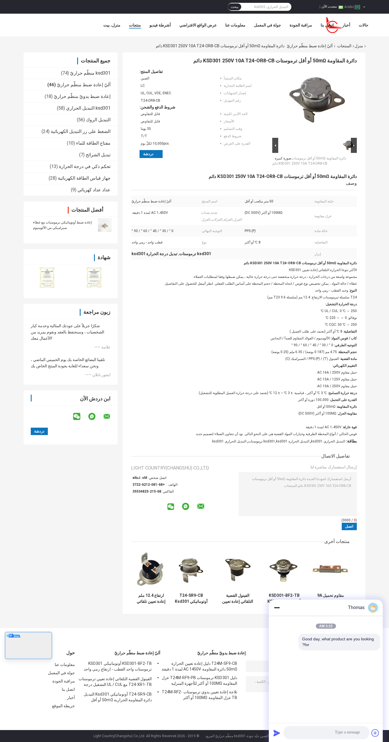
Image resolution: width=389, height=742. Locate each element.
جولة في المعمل (267, 25)
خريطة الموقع (63, 706)
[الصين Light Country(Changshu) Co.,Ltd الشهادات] (47, 277)
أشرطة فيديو (160, 25)
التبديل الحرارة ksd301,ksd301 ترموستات (278, 441)
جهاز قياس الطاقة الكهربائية (84, 178)
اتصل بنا (327, 25)
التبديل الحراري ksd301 (328, 441)
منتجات (135, 25)
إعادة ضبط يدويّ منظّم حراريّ (82, 96)
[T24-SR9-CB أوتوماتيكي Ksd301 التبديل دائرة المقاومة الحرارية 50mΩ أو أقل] (191, 570)
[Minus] (276, 607)
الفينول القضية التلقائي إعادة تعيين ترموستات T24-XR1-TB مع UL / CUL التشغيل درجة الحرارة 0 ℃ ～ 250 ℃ (238, 598)
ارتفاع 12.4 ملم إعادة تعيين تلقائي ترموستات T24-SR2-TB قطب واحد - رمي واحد (151, 598)
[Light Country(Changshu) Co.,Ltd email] (110, 416)
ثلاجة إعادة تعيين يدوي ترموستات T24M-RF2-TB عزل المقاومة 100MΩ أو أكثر (199, 695)
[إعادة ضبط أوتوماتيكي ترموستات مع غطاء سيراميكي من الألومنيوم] (104, 225)
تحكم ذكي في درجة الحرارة (84, 166)
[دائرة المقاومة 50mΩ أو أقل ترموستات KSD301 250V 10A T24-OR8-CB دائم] (317, 103)
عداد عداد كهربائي (93, 189)
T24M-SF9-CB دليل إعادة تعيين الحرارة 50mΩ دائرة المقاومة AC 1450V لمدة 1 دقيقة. (199, 666)
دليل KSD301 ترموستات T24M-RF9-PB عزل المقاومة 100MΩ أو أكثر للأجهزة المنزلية (199, 680)
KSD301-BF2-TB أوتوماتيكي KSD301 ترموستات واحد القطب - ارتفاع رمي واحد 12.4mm (284, 598)
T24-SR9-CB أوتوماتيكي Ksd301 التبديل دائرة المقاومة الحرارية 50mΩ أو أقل (191, 598)
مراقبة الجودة (301, 25)
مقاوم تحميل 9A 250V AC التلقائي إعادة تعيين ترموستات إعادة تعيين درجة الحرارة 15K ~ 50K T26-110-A (330, 598)
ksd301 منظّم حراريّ (90, 73)
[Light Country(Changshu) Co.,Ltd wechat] (80, 416)
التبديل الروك (98, 119)
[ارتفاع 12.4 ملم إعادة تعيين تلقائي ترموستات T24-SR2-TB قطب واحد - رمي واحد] (151, 570)
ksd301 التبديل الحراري (88, 108)
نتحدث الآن (329, 7)
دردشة (148, 154)
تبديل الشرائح (98, 154)
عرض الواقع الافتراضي (198, 25)
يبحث (234, 7)
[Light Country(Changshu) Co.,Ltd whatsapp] (95, 416)
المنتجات (344, 46)
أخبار (346, 25)
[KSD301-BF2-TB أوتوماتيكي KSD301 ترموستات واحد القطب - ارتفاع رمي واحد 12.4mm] (284, 570)
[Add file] (375, 733)
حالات (363, 25)
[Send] (276, 733)
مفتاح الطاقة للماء (93, 143)
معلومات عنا (235, 25)
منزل (359, 46)
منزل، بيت (111, 25)
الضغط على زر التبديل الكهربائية (80, 131)
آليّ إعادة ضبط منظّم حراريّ (310, 46)
